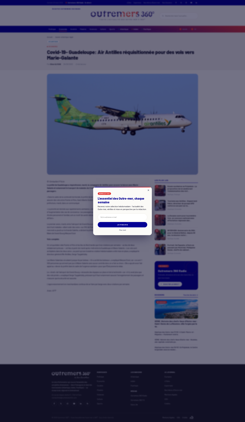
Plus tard (122, 230)
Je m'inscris (122, 225)
